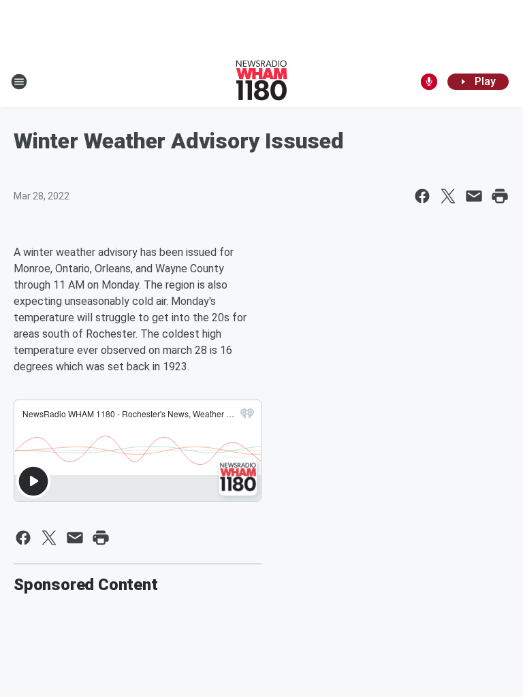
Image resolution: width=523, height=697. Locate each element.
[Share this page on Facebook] (422, 196)
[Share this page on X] (448, 196)
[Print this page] (499, 196)
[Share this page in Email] (474, 196)
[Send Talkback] (429, 82)
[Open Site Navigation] (19, 82)
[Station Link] (261, 81)
